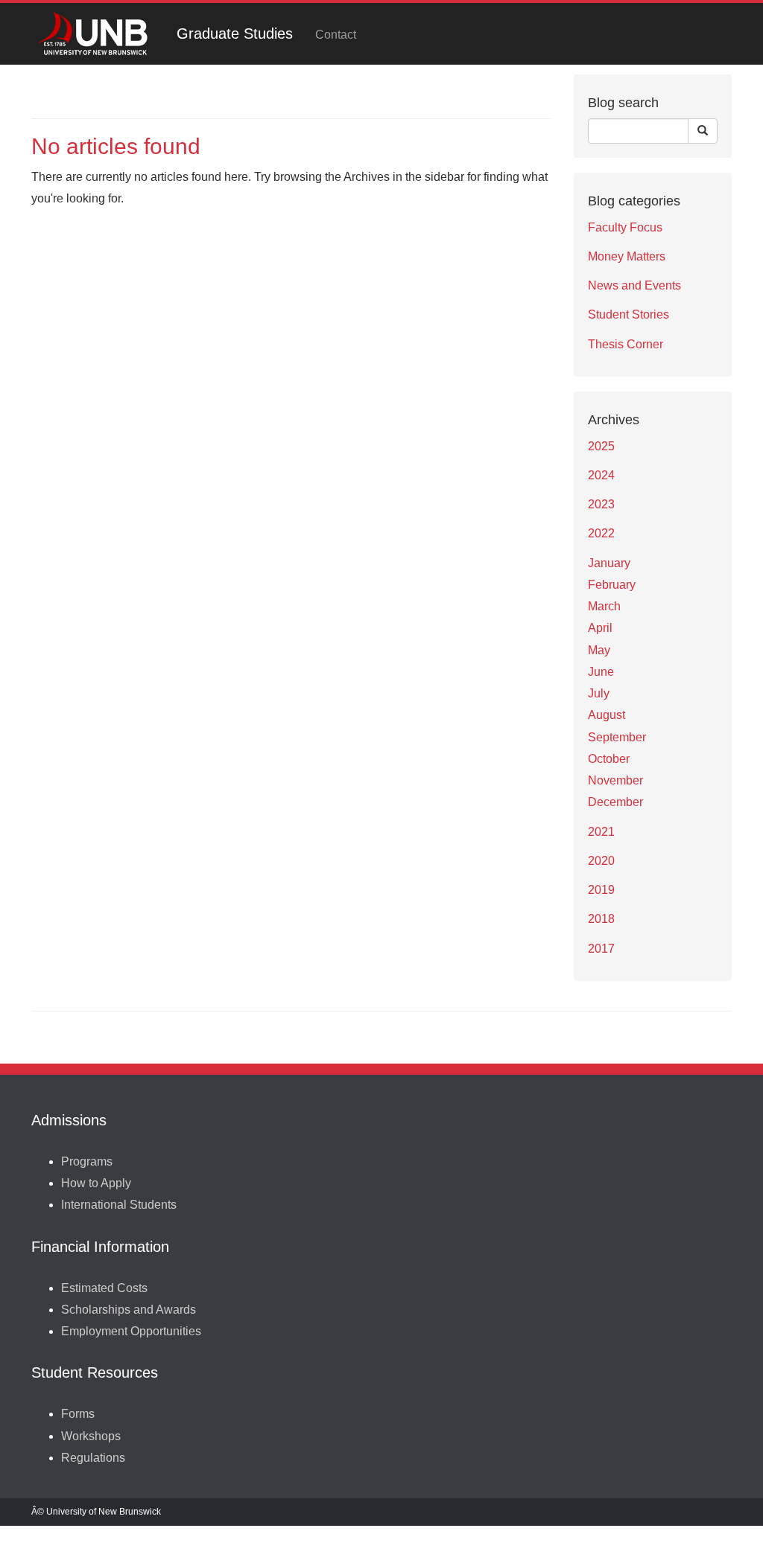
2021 (601, 831)
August (606, 715)
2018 (601, 918)
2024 (601, 475)
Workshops (91, 1436)
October (609, 758)
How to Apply (96, 1183)
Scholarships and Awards (128, 1309)
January (609, 563)
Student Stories (628, 314)
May (599, 650)
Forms (78, 1413)
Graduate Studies (235, 33)
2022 (601, 533)
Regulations (93, 1457)
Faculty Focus (625, 227)
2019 (601, 889)
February (612, 584)
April (600, 627)
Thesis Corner (625, 344)
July (599, 693)
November (615, 780)
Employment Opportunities (131, 1331)
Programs (87, 1161)
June (601, 671)
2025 (601, 446)
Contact (335, 34)
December (615, 802)
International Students (119, 1204)
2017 (601, 948)
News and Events (634, 285)
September (617, 737)
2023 (601, 504)
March (604, 606)
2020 (601, 860)
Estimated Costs (104, 1288)
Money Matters (626, 256)
